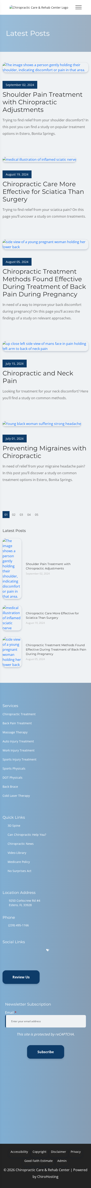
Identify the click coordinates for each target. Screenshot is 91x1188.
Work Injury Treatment (18, 750)
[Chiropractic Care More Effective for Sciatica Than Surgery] (39, 159)
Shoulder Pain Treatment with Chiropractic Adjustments (48, 566)
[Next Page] (44, 514)
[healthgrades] (47, 950)
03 (21, 515)
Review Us (21, 977)
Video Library (17, 853)
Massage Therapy (15, 732)
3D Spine (14, 826)
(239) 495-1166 (18, 925)
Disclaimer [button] (58, 1152)
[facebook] (15, 950)
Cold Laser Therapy (16, 796)
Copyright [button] (39, 1152)
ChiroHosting (47, 1176)
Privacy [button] (76, 1152)
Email (11, 1012)
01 (6, 515)
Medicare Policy (19, 862)
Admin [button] (62, 1161)
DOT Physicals (12, 777)
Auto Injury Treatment (18, 741)
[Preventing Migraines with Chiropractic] (42, 423)
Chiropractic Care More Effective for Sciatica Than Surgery (52, 615)
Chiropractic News (21, 844)
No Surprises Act (19, 871)
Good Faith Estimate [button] (38, 1161)
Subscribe (45, 1052)
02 (13, 515)
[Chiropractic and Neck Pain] (45, 345)
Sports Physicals (14, 768)
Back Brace (10, 787)
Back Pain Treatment (17, 723)
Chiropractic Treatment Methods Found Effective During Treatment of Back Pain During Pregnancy (56, 649)
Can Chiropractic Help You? (27, 835)
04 (29, 515)
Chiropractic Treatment (19, 714)
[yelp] (26, 950)
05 (36, 515)
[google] (4, 950)
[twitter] (37, 950)
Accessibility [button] (19, 1152)
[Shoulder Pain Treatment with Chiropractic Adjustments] (45, 67)
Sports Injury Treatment (19, 759)
